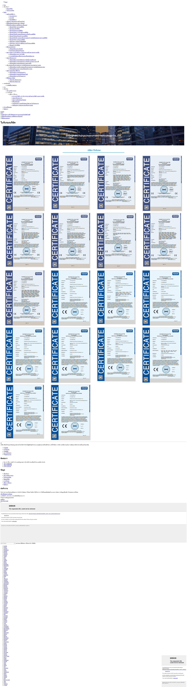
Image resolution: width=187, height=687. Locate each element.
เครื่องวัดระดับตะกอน (14, 81)
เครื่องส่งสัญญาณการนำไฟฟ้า (17, 54)
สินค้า (5, 12)
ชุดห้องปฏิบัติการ (10, 14)
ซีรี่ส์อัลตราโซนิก (10, 78)
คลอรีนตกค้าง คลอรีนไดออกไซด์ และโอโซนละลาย (25, 103)
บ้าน (5, 5)
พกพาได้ (11, 17)
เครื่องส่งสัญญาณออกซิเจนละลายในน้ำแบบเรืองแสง (22, 59)
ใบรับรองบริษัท (10, 10)
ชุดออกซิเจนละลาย (11, 58)
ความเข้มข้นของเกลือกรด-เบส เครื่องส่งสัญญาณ (21, 56)
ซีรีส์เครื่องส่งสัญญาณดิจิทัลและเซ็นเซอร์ (16, 25)
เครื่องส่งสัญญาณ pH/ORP (16, 48)
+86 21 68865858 (8, 463)
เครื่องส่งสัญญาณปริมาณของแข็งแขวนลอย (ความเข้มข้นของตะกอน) (27, 67)
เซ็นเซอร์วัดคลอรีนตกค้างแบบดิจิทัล (18, 36)
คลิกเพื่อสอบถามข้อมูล (6, 494)
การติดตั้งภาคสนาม (11, 85)
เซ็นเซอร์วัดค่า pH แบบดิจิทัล (16, 27)
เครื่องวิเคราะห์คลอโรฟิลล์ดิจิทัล (17, 41)
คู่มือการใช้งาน (7, 482)
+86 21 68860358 (8, 465)
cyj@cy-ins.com (7, 466)
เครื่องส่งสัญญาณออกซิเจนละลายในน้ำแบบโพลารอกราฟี (24, 61)
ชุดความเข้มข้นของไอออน (19, 99)
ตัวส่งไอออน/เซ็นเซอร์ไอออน (16, 50)
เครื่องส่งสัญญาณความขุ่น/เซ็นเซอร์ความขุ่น (20, 68)
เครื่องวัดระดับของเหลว (15, 79)
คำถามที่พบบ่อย (8, 107)
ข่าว (5, 87)
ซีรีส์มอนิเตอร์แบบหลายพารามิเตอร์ (15, 23)
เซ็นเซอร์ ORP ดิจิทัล (14, 28)
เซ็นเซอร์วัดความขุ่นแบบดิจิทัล (17, 39)
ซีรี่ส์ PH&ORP (16, 101)
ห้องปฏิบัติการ (13, 19)
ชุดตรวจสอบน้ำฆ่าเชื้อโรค (13, 70)
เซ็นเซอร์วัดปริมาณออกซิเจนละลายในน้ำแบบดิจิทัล (22, 34)
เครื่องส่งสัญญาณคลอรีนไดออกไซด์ (18, 74)
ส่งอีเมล (3, 499)
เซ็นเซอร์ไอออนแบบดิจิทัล (16, 30)
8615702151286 (4, 501)
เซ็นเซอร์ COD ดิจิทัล (14, 45)
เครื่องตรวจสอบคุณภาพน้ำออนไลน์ (15, 21)
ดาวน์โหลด (6, 481)
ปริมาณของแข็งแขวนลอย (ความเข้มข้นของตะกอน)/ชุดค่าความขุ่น (23, 65)
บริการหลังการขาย (11, 90)
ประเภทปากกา (13, 16)
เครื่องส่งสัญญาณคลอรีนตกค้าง (17, 72)
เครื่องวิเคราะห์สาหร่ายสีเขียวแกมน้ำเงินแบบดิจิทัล (22, 43)
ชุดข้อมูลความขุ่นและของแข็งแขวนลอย (22, 105)
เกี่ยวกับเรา (6, 473)
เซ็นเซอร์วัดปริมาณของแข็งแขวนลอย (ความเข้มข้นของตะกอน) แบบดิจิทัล (28, 37)
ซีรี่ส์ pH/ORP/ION (10, 47)
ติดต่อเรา (6, 109)
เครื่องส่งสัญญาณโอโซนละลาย (17, 76)
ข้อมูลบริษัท (9, 8)
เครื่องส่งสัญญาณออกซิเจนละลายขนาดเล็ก (20, 63)
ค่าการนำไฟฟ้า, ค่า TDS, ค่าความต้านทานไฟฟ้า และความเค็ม (28, 96)
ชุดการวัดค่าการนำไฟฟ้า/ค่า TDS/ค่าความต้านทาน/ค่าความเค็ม (22, 52)
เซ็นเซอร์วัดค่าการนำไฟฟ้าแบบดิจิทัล (18, 32)
